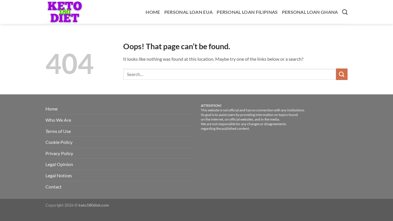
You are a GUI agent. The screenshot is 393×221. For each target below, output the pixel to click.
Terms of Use (58, 131)
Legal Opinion (59, 164)
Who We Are (58, 120)
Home (153, 12)
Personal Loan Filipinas (247, 12)
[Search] (345, 12)
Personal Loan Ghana (310, 12)
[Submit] (342, 74)
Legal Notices (58, 175)
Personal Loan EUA (188, 12)
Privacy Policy (59, 153)
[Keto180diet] (70, 12)
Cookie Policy (59, 142)
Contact (53, 186)
